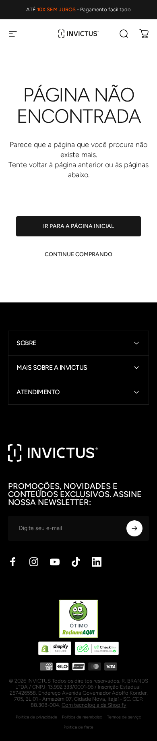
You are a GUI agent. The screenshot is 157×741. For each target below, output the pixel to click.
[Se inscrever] (134, 528)
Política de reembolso (82, 717)
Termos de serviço (124, 717)
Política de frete (78, 727)
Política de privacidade (36, 717)
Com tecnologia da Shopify (94, 705)
